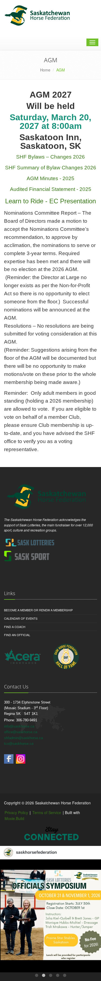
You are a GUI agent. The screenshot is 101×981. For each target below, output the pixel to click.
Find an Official (17, 635)
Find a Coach (14, 627)
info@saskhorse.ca (19, 726)
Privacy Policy (16, 812)
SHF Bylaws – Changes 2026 (50, 157)
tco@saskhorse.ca (18, 744)
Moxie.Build (14, 818)
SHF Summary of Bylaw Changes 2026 (50, 167)
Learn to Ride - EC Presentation (50, 201)
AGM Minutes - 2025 (50, 178)
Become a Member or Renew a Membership (38, 610)
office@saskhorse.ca (20, 732)
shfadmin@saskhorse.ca (23, 738)
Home (45, 70)
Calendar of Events (20, 618)
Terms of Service (46, 812)
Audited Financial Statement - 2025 (50, 189)
